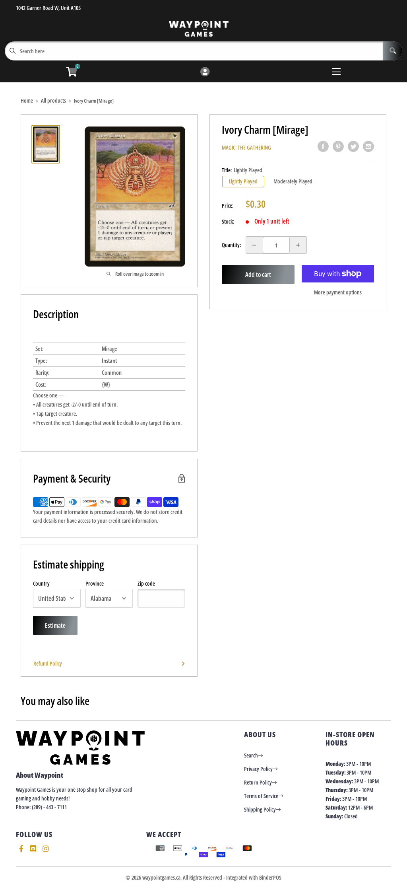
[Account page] (204, 72)
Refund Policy (47, 663)
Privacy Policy (258, 769)
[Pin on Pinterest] (338, 146)
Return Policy (258, 782)
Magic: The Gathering (246, 147)
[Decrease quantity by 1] (254, 245)
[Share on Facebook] (323, 146)
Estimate (55, 625)
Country (41, 583)
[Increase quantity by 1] (298, 245)
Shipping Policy (260, 809)
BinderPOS (270, 877)
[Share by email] (368, 146)
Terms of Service (261, 796)
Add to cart (258, 274)
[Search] (392, 50)
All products (53, 100)
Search (251, 755)
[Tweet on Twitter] (353, 146)
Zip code (146, 583)
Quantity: (231, 245)
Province (94, 583)
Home (27, 100)
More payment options (338, 292)
